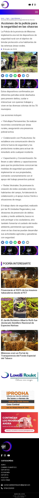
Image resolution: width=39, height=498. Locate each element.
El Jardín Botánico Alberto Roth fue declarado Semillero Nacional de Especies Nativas (19, 323)
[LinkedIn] (10, 75)
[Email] (27, 75)
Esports (4, 475)
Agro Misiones (6, 269)
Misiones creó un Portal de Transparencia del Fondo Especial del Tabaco (18, 356)
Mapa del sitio (19, 494)
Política (4, 477)
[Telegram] (23, 75)
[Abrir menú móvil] (36, 12)
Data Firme (5, 480)
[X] (6, 75)
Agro (3, 465)
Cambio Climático (9, 467)
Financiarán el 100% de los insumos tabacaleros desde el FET (19, 291)
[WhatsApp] (15, 75)
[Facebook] (2, 75)
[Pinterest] (19, 75)
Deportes (5, 470)
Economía (5, 472)
